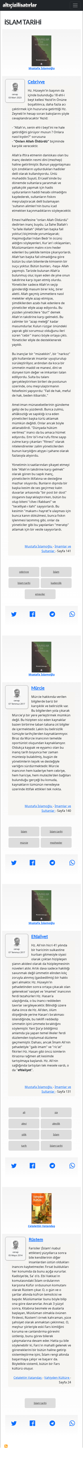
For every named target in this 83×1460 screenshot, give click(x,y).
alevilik (56, 1123)
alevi (24, 1123)
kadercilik (56, 583)
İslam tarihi (24, 583)
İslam (56, 571)
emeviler (40, 594)
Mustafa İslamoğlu (42, 68)
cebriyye (24, 571)
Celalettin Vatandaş (41, 1226)
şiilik (24, 1134)
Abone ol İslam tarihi (6, 1446)
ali (24, 1112)
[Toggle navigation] (75, 5)
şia (56, 1112)
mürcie (24, 842)
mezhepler (56, 842)
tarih (24, 1145)
